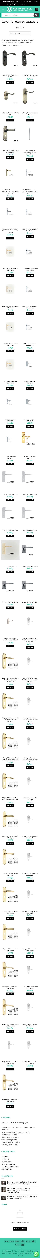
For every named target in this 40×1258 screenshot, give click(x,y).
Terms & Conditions (8, 1164)
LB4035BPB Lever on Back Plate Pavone (10, 1025)
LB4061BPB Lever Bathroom (29, 457)
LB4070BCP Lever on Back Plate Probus (30, 230)
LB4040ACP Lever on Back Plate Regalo (30, 912)
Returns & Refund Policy (10, 1167)
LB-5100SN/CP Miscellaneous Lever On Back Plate (30, 152)
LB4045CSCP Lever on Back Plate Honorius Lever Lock (29, 719)
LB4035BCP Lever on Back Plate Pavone (30, 987)
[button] (2, 9)
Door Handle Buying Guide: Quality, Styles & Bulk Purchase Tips (22, 1197)
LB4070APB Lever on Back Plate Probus (10, 382)
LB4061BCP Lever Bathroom (10, 457)
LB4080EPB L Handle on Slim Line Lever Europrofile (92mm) (10, 191)
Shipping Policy (6, 1169)
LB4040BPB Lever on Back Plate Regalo (10, 874)
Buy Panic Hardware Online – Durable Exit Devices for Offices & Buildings (22, 1183)
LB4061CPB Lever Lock (10, 566)
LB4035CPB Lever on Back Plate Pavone (10, 1062)
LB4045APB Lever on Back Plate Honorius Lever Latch (10, 798)
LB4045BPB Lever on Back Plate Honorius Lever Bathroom (10, 719)
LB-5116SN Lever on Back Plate (10, 113)
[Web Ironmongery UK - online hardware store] (19, 9)
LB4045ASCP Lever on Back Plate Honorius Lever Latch (29, 759)
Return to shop (20, 1229)
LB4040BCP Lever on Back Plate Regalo (30, 837)
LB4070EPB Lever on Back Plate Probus (10, 307)
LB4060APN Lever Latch (29, 602)
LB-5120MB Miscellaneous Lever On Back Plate (30, 76)
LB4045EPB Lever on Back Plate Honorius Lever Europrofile (10, 679)
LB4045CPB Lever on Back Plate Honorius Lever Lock (10, 758)
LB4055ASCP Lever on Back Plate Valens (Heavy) (10, 639)
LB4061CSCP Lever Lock (10, 530)
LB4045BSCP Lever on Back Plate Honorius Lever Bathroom (29, 679)
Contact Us (5, 1159)
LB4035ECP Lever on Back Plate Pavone (30, 949)
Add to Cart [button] (10, 82)
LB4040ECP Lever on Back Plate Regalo (30, 798)
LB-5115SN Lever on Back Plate (29, 113)
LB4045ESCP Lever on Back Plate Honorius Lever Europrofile (29, 639)
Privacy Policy (6, 1162)
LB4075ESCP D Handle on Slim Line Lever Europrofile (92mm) (30, 191)
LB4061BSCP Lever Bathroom (30, 419)
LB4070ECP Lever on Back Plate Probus (30, 269)
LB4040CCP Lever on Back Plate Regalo (30, 874)
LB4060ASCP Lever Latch (30, 566)
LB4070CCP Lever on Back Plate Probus (30, 307)
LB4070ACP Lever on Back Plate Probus (30, 344)
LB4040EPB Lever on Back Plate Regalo (10, 837)
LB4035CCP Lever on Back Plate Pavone (30, 1025)
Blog (20, 1248)
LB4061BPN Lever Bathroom (29, 382)
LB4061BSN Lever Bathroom (10, 419)
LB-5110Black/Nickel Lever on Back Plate (10, 151)
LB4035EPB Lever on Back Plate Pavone (10, 987)
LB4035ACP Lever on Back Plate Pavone (30, 1062)
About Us (4, 1157)
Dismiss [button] (30, 4)
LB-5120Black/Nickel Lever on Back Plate (10, 76)
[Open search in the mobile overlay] (20, 15)
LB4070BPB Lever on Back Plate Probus (10, 269)
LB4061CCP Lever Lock (30, 530)
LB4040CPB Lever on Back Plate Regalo (10, 912)
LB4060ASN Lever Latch (10, 602)
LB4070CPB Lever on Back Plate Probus (10, 344)
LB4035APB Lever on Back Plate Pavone (10, 1100)
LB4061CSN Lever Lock (30, 494)
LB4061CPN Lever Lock (10, 494)
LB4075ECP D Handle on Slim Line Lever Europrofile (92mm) (10, 230)
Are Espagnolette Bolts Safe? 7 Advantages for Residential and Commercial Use (18, 1190)
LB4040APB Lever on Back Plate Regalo (10, 949)
